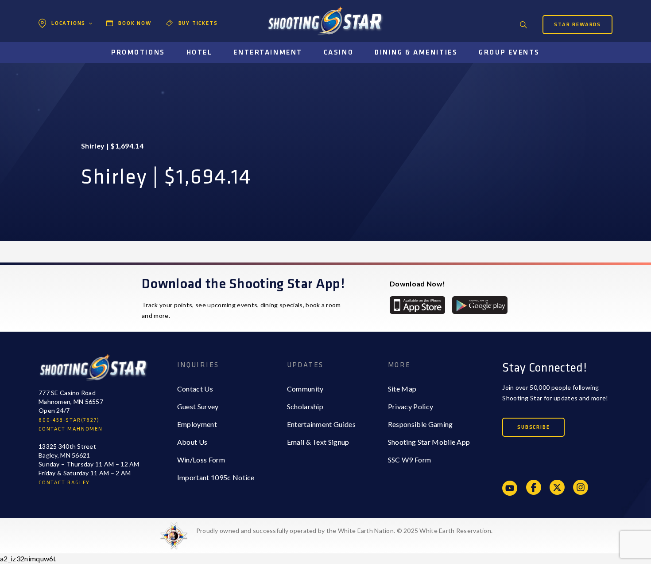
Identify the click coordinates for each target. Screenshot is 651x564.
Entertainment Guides (321, 424)
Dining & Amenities (416, 52)
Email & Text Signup (318, 442)
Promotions (138, 52)
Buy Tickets (198, 23)
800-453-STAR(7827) (69, 420)
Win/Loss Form (201, 459)
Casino (338, 52)
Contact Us (195, 388)
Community (305, 388)
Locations (68, 23)
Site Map (402, 388)
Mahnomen (67, 60)
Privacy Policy (410, 406)
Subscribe (533, 427)
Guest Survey (198, 406)
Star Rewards (577, 24)
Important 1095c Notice (216, 477)
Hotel (199, 52)
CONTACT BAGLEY (64, 482)
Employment (197, 424)
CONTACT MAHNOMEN (71, 429)
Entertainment (267, 52)
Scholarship (305, 406)
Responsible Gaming (420, 424)
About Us (192, 442)
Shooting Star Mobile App (429, 442)
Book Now (134, 23)
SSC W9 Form (409, 459)
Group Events (509, 52)
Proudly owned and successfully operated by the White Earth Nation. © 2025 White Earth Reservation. (344, 530)
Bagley (60, 42)
